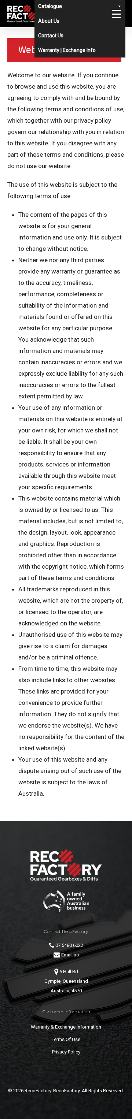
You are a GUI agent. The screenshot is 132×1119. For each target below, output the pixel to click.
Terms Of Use (66, 1039)
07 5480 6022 (68, 945)
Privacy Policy (66, 1052)
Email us (69, 955)
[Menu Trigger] (116, 13)
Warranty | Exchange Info (67, 50)
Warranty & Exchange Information (66, 1027)
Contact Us (50, 35)
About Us (48, 21)
